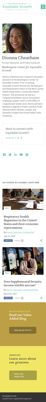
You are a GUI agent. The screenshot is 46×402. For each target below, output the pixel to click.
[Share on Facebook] (4, 155)
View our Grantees (19, 375)
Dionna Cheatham (14, 232)
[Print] (26, 155)
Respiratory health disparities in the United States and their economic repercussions (21, 222)
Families (8, 240)
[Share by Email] (21, 155)
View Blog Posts (22, 330)
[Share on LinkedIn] (15, 155)
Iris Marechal (28, 232)
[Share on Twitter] (9, 155)
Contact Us (13, 138)
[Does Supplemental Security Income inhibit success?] (23, 261)
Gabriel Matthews (30, 289)
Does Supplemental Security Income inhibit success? (23, 283)
